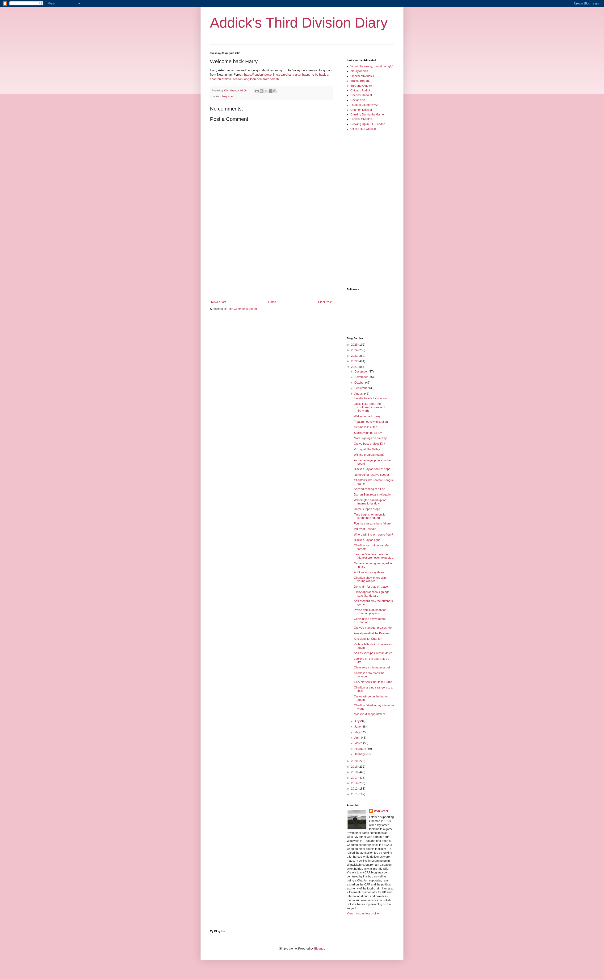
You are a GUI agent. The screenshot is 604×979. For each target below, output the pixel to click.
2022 (354, 361)
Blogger (319, 948)
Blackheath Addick (362, 76)
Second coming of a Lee (369, 489)
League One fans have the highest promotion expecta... (374, 556)
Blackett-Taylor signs (367, 540)
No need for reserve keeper (371, 474)
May (357, 732)
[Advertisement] (271, 262)
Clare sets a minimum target (372, 667)
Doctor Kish (357, 100)
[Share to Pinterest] (275, 91)
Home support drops (367, 509)
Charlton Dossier (361, 109)
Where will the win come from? (373, 534)
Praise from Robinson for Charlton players (370, 611)
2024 (354, 350)
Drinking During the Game (367, 114)
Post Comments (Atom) (242, 309)
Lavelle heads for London (370, 398)
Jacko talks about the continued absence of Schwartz (369, 407)
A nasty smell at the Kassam (372, 633)
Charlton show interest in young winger (370, 579)
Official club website (363, 129)
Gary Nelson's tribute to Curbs (373, 682)
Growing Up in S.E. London (367, 124)
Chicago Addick (360, 90)
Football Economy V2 (364, 105)
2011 (354, 794)
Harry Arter (227, 96)
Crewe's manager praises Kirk (373, 627)
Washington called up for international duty (370, 502)
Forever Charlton (361, 119)
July (357, 721)
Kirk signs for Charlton (368, 638)
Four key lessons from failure (372, 523)
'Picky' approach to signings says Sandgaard (371, 593)
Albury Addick (359, 71)
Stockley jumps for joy (368, 432)
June (357, 726)
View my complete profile (363, 913)
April (357, 737)
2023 (354, 355)
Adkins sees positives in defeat (373, 653)
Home (272, 302)
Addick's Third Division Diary (299, 23)
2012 (354, 788)
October (359, 382)
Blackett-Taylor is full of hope (372, 469)
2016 (354, 783)
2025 (354, 344)
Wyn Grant (381, 811)
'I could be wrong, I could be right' (371, 66)
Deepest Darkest (361, 95)
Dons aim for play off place (371, 586)
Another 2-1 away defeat (369, 572)
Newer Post (218, 302)
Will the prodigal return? (369, 454)
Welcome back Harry (367, 416)
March (358, 743)
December (361, 371)
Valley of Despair (365, 529)
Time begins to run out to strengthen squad (370, 516)
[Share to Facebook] (270, 91)
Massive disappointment (369, 714)
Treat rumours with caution (371, 421)
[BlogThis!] (261, 91)
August (359, 393)
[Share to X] (266, 91)
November (361, 377)
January (359, 754)
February (360, 748)
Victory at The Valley (367, 449)
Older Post (324, 302)
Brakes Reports (360, 80)
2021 (354, 367)
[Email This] (257, 91)
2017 (354, 777)
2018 (354, 772)
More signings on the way (370, 438)
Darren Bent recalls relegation (373, 494)
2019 (354, 766)
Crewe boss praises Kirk (369, 443)
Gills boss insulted (365, 427)
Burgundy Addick (361, 85)
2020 (354, 761)
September (361, 388)
